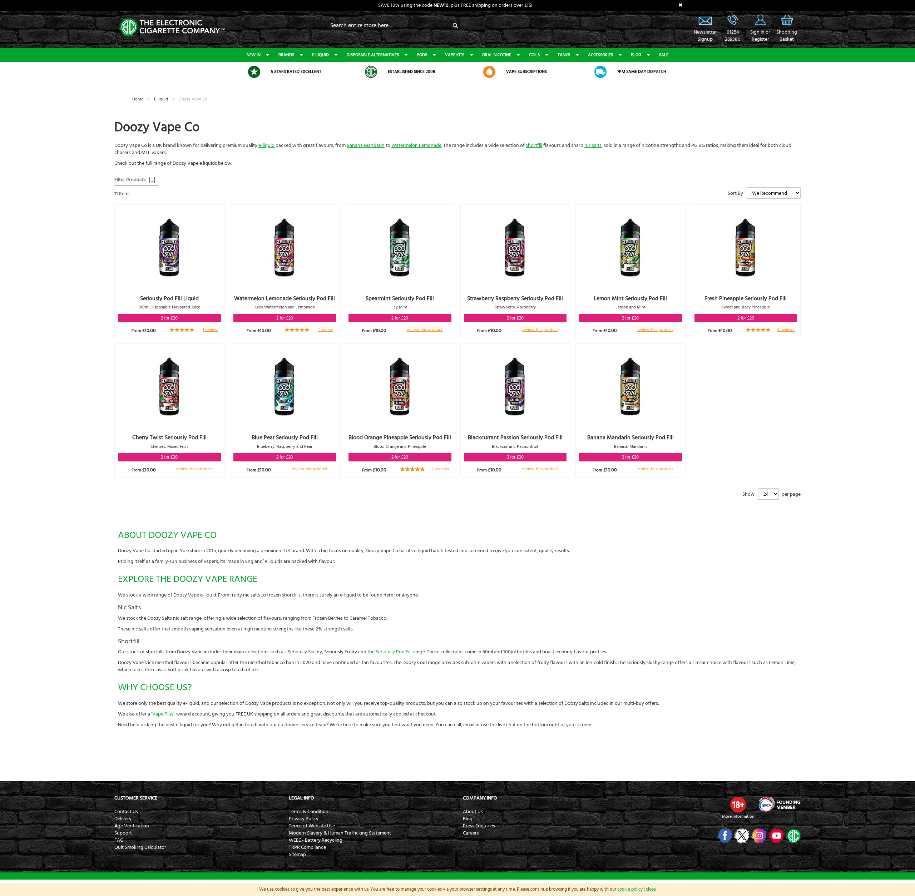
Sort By (735, 193)
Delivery (123, 818)
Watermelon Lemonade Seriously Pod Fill (284, 298)
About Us (473, 811)
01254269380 (733, 36)
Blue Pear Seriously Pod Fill (285, 437)
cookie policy (630, 889)
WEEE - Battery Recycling (315, 840)
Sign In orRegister (760, 20)
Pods (422, 55)
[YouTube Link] (775, 836)
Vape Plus (162, 714)
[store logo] (171, 26)
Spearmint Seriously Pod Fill (400, 298)
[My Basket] (787, 25)
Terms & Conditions (310, 811)
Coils (534, 55)
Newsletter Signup (705, 20)
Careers (471, 833)
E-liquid (320, 55)
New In (254, 55)
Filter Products (130, 179)
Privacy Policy (303, 818)
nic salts (593, 145)
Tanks (564, 55)
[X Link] (741, 836)
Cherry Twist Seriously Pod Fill (169, 437)
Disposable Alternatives (373, 55)
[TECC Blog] (793, 836)
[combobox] (395, 25)
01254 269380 (732, 20)
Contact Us (126, 811)
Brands (286, 55)
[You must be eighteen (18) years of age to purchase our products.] (738, 804)
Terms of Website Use (312, 826)
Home (138, 99)
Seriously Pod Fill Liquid (169, 298)
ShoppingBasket (786, 36)
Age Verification (131, 826)
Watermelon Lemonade (416, 145)
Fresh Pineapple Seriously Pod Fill (745, 298)
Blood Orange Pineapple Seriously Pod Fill (399, 437)
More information (738, 816)
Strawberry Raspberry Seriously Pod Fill (515, 298)
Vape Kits (454, 55)
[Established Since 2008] (371, 72)
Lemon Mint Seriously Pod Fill (630, 298)
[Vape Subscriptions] (489, 72)
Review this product (424, 330)
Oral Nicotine (496, 55)
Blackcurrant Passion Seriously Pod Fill (515, 437)
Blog (636, 55)
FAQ (119, 840)
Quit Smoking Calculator (140, 847)
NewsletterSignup (705, 36)
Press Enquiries (479, 826)
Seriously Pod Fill (393, 651)
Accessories (600, 55)
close (651, 889)
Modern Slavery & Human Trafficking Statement (340, 833)
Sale (663, 55)
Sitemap (297, 854)
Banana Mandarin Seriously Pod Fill (630, 437)
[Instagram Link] (758, 836)
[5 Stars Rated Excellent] (254, 72)
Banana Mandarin (366, 145)
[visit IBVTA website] (779, 804)
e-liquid (266, 145)
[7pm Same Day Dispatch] (600, 72)
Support (123, 833)
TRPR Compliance (307, 847)
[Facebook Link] (724, 836)
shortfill (534, 145)
